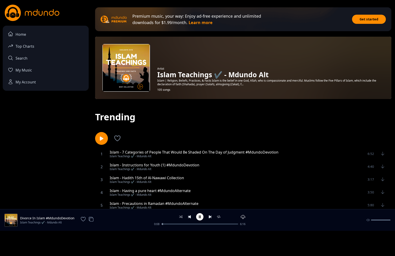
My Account (26, 82)
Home (21, 34)
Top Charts (25, 46)
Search (21, 58)
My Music (24, 70)
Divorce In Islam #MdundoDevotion (47, 218)
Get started (369, 19)
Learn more (201, 22)
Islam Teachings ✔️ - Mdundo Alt (41, 222)
